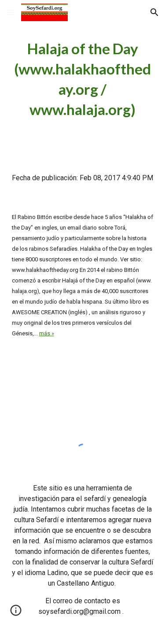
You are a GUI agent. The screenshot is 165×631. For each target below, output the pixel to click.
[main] (82, 79)
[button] (10, 12)
